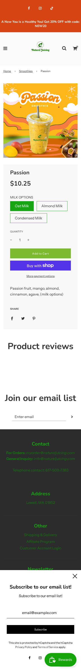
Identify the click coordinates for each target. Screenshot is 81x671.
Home (7, 71)
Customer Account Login (40, 548)
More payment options (41, 276)
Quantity (16, 231)
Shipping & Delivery (40, 534)
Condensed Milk (28, 218)
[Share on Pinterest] (34, 318)
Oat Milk (22, 206)
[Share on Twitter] (23, 318)
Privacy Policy (23, 647)
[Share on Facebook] (12, 318)
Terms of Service (48, 647)
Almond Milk (52, 206)
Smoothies (26, 71)
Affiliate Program (40, 541)
